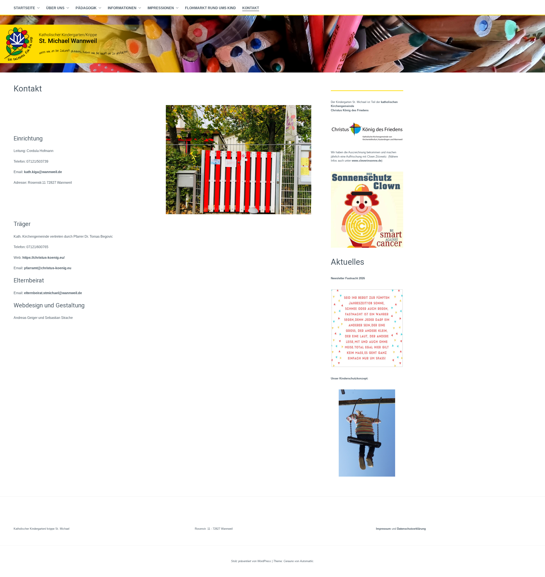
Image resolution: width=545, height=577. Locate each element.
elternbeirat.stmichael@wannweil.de (53, 293)
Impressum (384, 528)
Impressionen (161, 8)
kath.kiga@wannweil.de (43, 172)
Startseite (24, 8)
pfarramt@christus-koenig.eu (47, 268)
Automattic (306, 561)
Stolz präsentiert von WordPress (251, 561)
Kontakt (250, 8)
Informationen (122, 8)
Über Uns (55, 8)
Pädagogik (86, 8)
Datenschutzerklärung (411, 528)
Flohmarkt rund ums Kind (210, 8)
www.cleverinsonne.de (367, 160)
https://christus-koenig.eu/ (43, 257)
